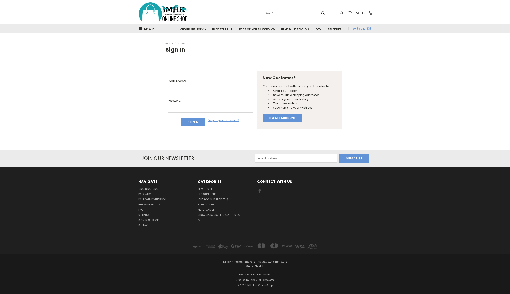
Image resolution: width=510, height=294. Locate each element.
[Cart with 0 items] (371, 13)
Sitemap (143, 225)
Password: (174, 101)
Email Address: (177, 81)
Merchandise (206, 209)
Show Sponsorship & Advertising (219, 215)
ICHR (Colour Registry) (213, 199)
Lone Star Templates (262, 280)
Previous (499, 281)
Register (158, 220)
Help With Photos (295, 29)
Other (201, 220)
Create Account (282, 118)
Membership (205, 189)
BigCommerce (262, 274)
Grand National (193, 29)
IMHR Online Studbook (257, 29)
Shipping (334, 29)
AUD (359, 13)
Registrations (207, 194)
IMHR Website (222, 29)
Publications (206, 204)
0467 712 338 (362, 29)
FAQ (319, 29)
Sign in (143, 220)
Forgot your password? (223, 120)
